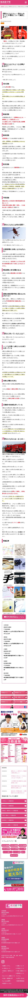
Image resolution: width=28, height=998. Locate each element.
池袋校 (5, 661)
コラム (6, 6)
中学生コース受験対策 (8, 805)
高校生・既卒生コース (8, 971)
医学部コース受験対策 (8, 820)
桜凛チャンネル (7, 983)
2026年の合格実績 (14, 848)
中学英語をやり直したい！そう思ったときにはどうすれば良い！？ (18, 776)
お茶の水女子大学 (14, 855)
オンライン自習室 (16, 852)
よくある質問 (6, 981)
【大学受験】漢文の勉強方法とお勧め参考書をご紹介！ (18, 782)
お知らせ (23, 852)
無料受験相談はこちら (15, 617)
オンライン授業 (22, 848)
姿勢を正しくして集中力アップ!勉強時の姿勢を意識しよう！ (19, 772)
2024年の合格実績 (22, 845)
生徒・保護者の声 (8, 978)
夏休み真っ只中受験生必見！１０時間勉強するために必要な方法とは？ (18, 792)
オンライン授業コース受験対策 (10, 825)
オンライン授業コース (7, 852)
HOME (2, 6)
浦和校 (5, 637)
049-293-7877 (5, 930)
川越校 (5, 649)
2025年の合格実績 (6, 848)
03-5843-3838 (5, 939)
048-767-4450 (5, 921)
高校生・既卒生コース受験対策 (10, 810)
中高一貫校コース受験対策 (9, 815)
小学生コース (6, 968)
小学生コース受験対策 (8, 801)
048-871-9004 (5, 912)
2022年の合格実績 (5, 845)
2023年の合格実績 (14, 845)
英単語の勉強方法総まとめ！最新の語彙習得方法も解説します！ (18, 786)
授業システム (6, 965)
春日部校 (6, 673)
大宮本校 (6, 625)
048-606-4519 (5, 948)
